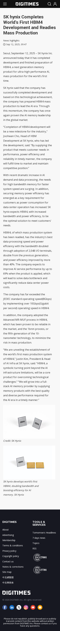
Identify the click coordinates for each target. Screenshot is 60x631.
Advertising (8, 534)
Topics (35, 543)
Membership (8, 540)
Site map (7, 571)
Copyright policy (10, 556)
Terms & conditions (12, 545)
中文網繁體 (8, 577)
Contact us (8, 561)
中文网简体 (8, 582)
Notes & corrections (13, 566)
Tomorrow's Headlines (44, 532)
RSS (34, 548)
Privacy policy (9, 550)
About (5, 529)
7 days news (38, 537)
